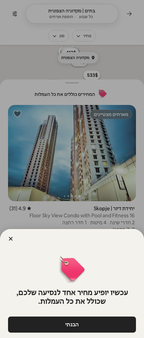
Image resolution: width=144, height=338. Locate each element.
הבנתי (72, 324)
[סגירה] (10, 238)
